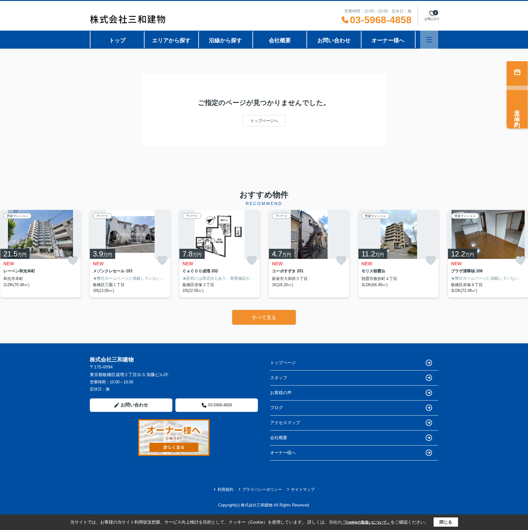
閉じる (445, 522)
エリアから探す (171, 40)
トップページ (283, 362)
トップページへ (264, 120)
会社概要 (280, 40)
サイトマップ (303, 489)
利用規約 (225, 489)
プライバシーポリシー (262, 489)
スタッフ (278, 377)
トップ (117, 40)
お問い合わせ (333, 40)
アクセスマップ (285, 422)
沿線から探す (225, 40)
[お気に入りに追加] (73, 260)
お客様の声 (281, 392)
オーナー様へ (388, 40)
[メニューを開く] (429, 40)
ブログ (276, 407)
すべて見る (264, 317)
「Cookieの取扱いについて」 (366, 522)
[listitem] (130, 253)
